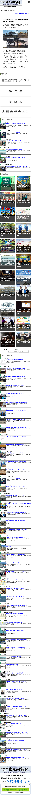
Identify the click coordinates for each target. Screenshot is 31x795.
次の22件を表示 (22, 351)
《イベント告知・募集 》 (22, 13)
